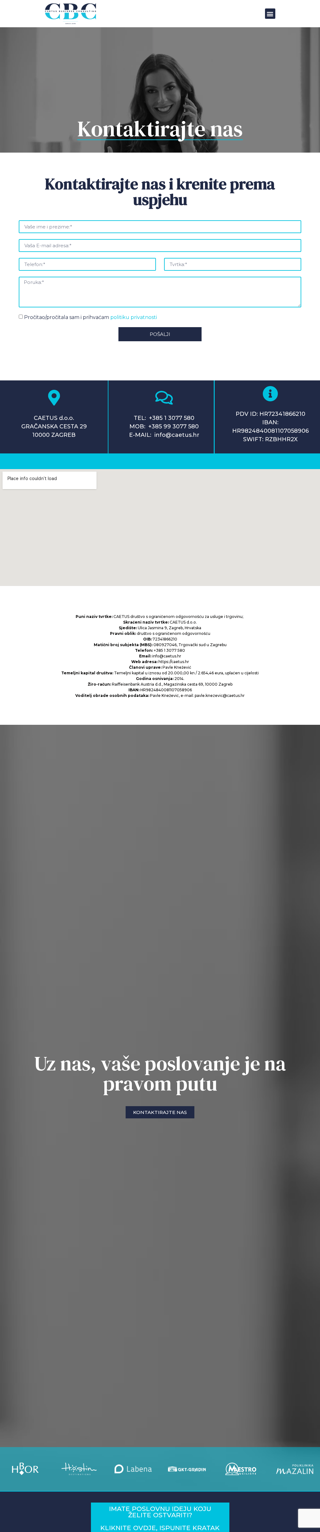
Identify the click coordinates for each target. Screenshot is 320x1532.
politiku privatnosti (133, 317)
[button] (270, 13)
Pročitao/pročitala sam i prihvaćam (90, 317)
